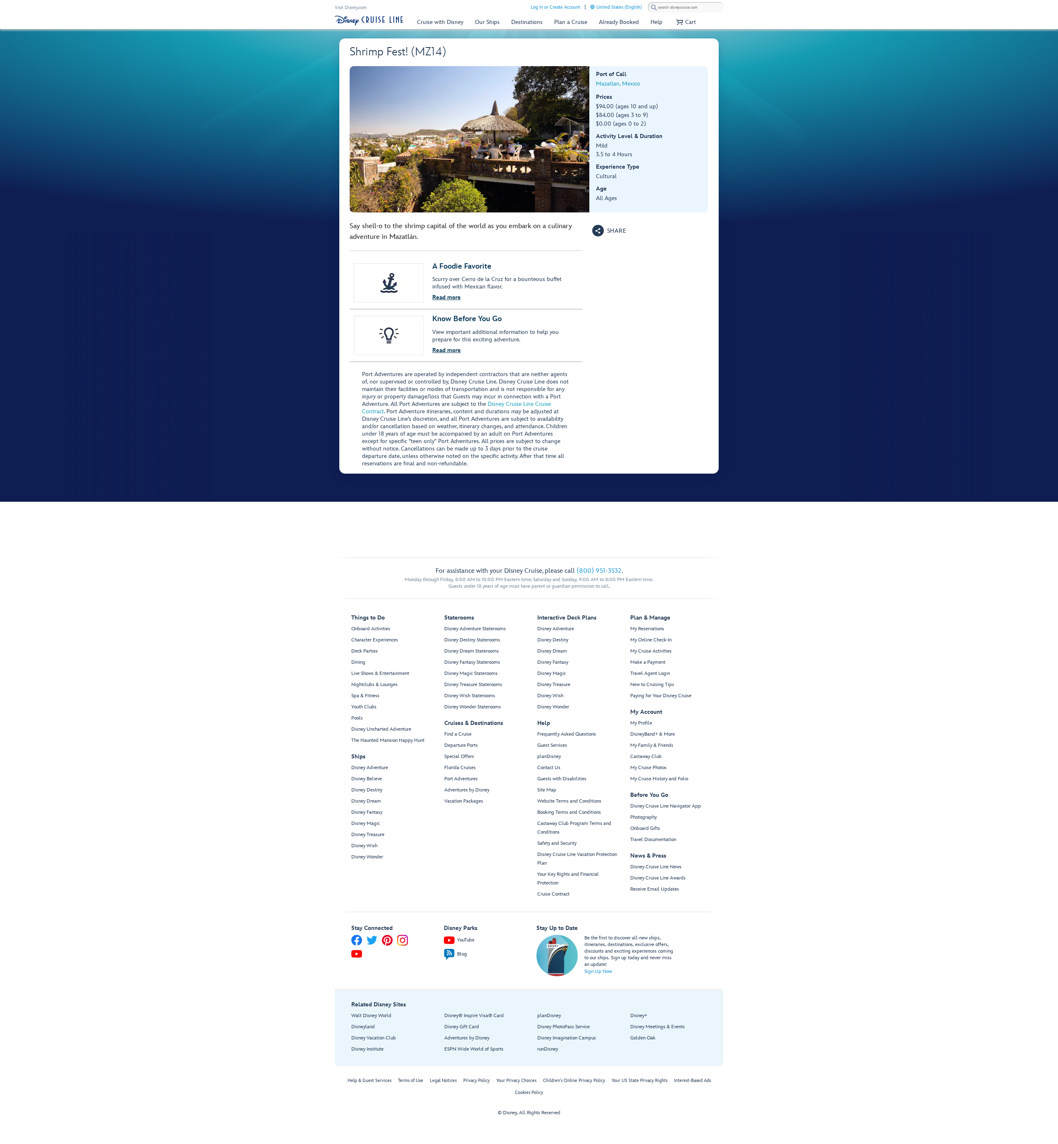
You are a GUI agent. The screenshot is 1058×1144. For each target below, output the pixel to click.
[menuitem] (592, 7)
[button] (685, 22)
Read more (446, 297)
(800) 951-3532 (599, 571)
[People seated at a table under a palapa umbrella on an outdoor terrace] (470, 139)
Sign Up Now (598, 971)
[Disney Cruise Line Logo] (369, 20)
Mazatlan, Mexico (618, 83)
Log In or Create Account (555, 7)
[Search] (654, 7)
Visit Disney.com (351, 7)
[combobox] (685, 7)
